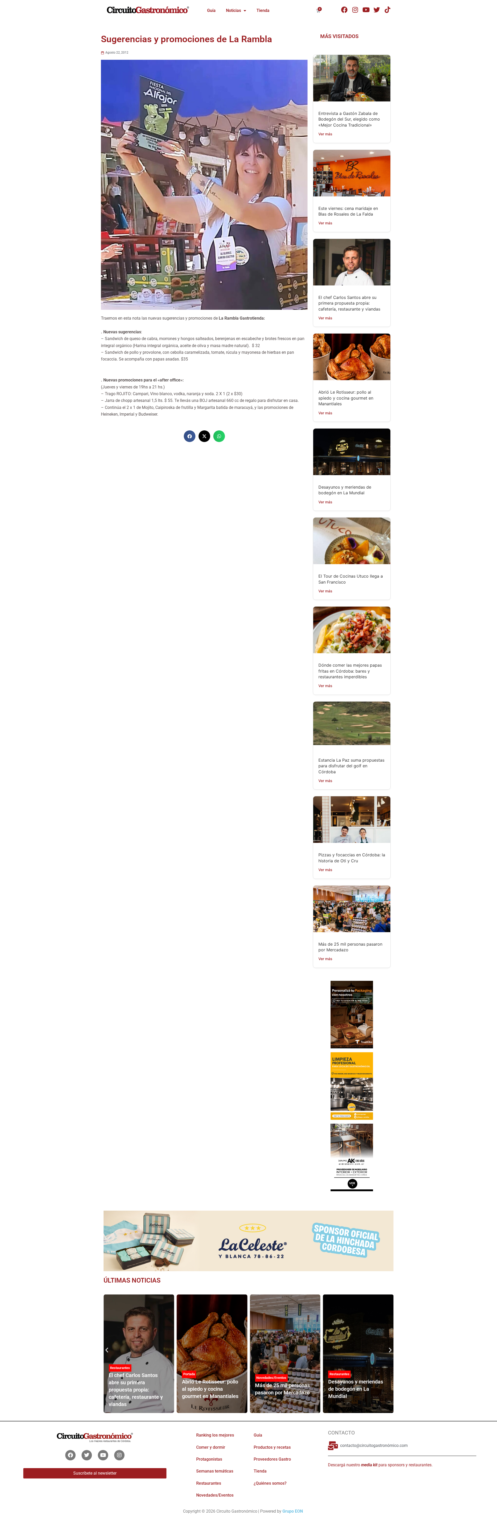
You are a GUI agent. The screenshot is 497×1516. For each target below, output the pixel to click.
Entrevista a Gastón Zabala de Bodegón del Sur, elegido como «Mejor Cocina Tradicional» (349, 119)
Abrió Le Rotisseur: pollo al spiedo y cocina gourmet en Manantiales (345, 397)
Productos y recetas (272, 1447)
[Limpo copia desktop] (352, 1085)
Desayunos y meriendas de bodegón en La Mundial (355, 1389)
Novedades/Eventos (271, 1378)
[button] (189, 436)
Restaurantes (120, 1368)
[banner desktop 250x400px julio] (352, 1014)
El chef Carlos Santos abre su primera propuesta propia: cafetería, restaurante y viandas (349, 303)
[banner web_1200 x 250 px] (248, 1240)
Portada (189, 1374)
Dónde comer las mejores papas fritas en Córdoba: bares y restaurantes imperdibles (350, 671)
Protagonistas (209, 1459)
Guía (211, 10)
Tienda (263, 10)
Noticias (233, 10)
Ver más (325, 134)
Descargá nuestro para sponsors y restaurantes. (380, 1464)
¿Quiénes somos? (270, 1483)
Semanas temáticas (214, 1471)
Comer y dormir (210, 1447)
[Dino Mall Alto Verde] (352, 1157)
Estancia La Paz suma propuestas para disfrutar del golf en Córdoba (351, 765)
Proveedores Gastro (272, 1459)
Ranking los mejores (215, 1435)
